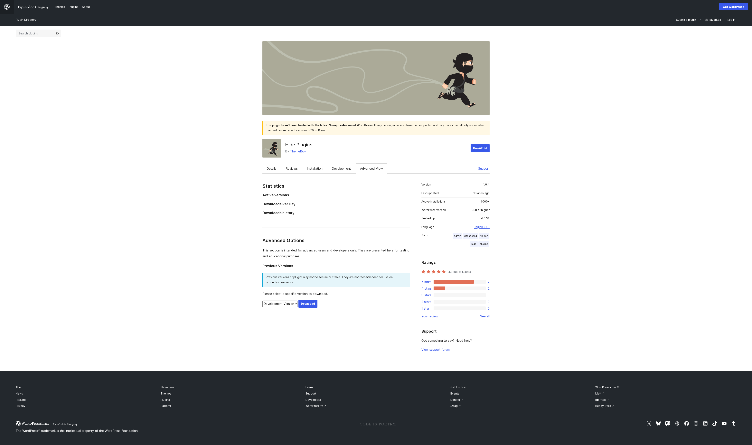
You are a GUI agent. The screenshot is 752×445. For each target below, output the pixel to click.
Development (341, 168)
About (20, 387)
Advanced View (371, 168)
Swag (455, 405)
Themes (166, 393)
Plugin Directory (26, 19)
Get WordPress (733, 6)
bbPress (602, 399)
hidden (484, 235)
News (19, 393)
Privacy (20, 405)
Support (484, 168)
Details (271, 168)
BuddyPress (604, 405)
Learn (309, 387)
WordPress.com (607, 387)
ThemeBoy (298, 151)
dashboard (470, 235)
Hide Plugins (298, 145)
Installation (315, 168)
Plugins (165, 399)
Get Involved (458, 387)
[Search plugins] (57, 33)
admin (457, 235)
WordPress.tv (316, 405)
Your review (429, 316)
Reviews (292, 168)
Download (480, 148)
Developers (313, 399)
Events (454, 393)
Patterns (166, 405)
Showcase (167, 387)
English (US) (482, 227)
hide (473, 243)
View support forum (435, 349)
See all (485, 316)
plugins (484, 243)
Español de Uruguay (65, 424)
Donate (456, 399)
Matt (600, 393)
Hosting (21, 399)
